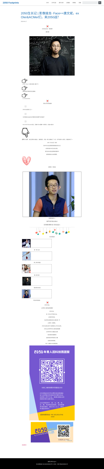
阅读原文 (24, 445)
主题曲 (68, 2)
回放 (80, 2)
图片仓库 (61, 2)
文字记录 (54, 2)
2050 (47, 2)
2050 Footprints (11, 2)
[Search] (99, 2)
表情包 (74, 2)
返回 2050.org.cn (52, 461)
